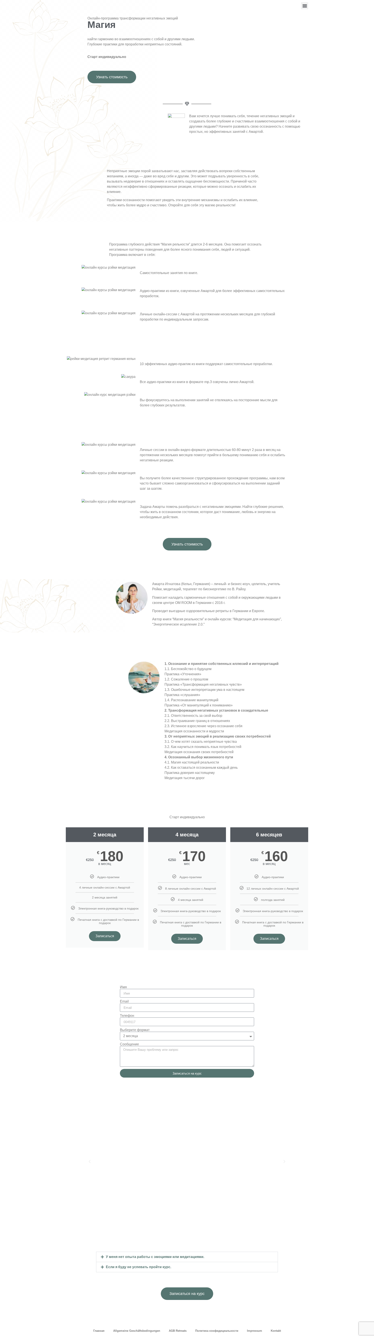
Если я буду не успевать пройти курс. (138, 1267)
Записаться (104, 936)
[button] (304, 5)
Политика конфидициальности (216, 1330)
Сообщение (129, 1044)
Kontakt (276, 1330)
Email (124, 1001)
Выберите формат (135, 1030)
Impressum (254, 1330)
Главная (99, 1330)
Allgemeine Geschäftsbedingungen (136, 1330)
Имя (123, 987)
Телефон (127, 1015)
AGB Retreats (178, 1330)
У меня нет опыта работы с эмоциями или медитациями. (155, 1257)
